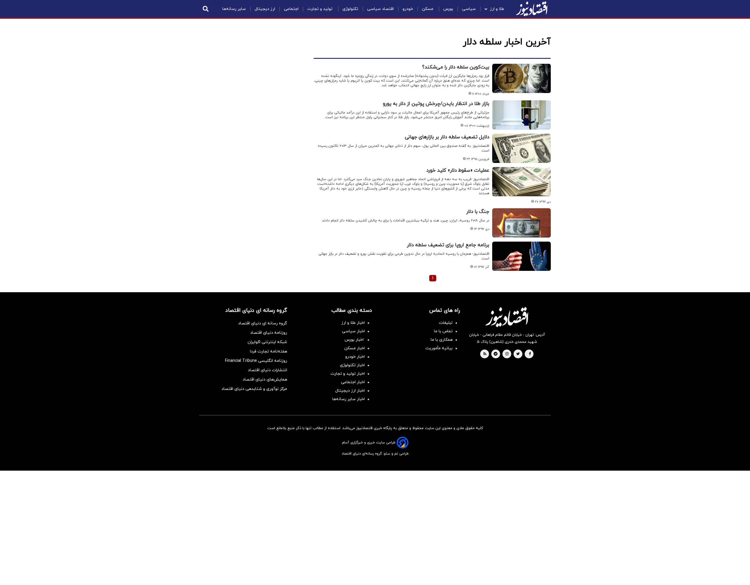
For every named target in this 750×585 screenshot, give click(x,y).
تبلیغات (446, 323)
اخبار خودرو (355, 356)
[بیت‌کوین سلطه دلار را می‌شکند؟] (521, 78)
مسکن (428, 9)
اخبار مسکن (354, 348)
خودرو (408, 9)
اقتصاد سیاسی (380, 9)
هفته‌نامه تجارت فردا (268, 351)
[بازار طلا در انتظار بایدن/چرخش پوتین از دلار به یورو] (521, 115)
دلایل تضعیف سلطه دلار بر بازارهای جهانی (447, 137)
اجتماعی (291, 9)
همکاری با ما (442, 340)
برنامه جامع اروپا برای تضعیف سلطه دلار (448, 245)
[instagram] (507, 354)
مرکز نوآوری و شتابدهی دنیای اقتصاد (254, 389)
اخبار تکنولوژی (352, 365)
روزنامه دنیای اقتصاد (268, 332)
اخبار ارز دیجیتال (350, 390)
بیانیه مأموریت (439, 348)
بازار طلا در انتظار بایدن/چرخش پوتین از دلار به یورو (436, 103)
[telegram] (495, 354)
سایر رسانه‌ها (234, 9)
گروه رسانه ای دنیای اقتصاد (262, 323)
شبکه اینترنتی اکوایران (267, 342)
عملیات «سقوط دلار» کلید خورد (457, 170)
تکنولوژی (350, 9)
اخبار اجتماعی (353, 382)
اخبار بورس (355, 340)
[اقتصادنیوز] (507, 317)
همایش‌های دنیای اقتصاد (265, 379)
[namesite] (532, 8)
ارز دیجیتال (265, 9)
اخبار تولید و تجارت (347, 373)
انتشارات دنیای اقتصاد (267, 370)
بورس (448, 9)
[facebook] (530, 354)
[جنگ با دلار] (521, 223)
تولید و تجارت (320, 9)
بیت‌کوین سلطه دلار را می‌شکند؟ (455, 67)
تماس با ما (443, 331)
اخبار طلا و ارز (353, 323)
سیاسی (469, 9)
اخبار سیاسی (353, 331)
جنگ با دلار (477, 211)
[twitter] (518, 354)
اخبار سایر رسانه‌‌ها (348, 399)
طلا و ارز (497, 9)
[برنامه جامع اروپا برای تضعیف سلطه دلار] (521, 256)
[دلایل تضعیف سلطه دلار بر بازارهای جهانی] (521, 148)
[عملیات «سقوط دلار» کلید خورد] (521, 181)
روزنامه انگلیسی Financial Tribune (256, 361)
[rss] (484, 354)
